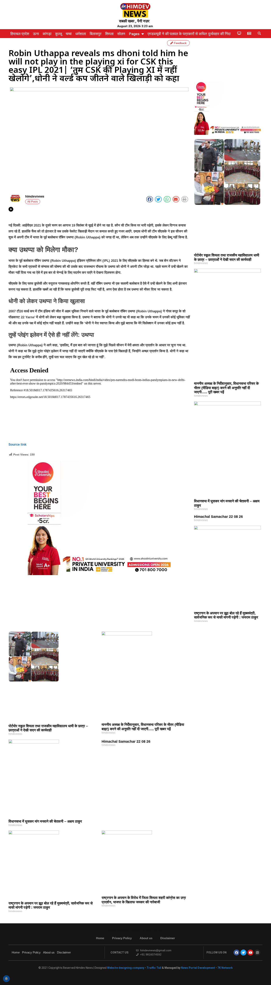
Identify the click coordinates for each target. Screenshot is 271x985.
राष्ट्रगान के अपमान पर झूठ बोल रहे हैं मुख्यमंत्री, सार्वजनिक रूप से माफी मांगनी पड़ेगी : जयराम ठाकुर (226, 615)
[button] (259, 33)
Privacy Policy (122, 938)
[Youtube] (250, 952)
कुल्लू (58, 34)
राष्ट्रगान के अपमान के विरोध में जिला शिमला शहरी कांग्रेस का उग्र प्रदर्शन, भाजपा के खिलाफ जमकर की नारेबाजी (144, 900)
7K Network (225, 967)
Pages (134, 34)
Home (100, 938)
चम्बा (69, 34)
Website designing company (125, 967)
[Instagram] (257, 952)
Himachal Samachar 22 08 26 (218, 517)
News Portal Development (198, 967)
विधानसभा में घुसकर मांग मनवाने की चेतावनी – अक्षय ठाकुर (45, 821)
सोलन (121, 34)
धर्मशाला (80, 34)
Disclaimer (167, 938)
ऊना (36, 34)
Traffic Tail (154, 967)
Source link (17, 444)
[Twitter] (243, 952)
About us (146, 938)
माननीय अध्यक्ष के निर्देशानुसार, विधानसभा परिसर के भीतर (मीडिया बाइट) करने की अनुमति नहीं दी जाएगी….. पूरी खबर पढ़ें (226, 388)
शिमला (109, 34)
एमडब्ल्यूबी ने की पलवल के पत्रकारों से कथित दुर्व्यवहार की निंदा (189, 34)
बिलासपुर (95, 34)
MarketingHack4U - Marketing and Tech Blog (135, 930)
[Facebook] (236, 952)
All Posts (32, 201)
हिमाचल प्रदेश (19, 34)
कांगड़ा (47, 34)
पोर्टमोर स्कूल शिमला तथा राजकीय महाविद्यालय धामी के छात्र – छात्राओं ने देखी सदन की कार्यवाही (226, 257)
